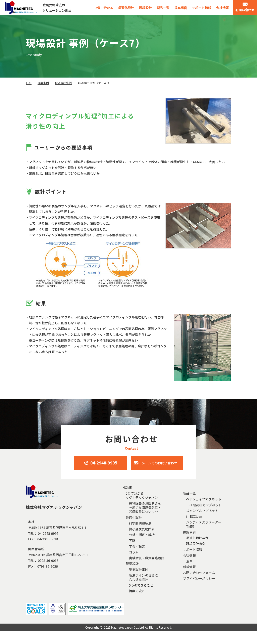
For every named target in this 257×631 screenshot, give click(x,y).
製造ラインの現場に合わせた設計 (143, 577)
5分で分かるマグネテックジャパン (142, 495)
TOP (29, 83)
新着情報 (189, 567)
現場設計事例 (63, 83)
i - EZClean (194, 516)
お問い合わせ (245, 9)
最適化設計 (126, 7)
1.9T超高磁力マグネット (204, 505)
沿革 (189, 561)
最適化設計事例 (197, 538)
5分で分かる (104, 7)
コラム (134, 552)
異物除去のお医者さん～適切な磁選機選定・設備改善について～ (145, 507)
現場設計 (145, 7)
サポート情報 (201, 7)
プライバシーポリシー (199, 578)
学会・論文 (137, 546)
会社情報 (222, 7)
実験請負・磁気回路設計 (146, 558)
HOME (127, 487)
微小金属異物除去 (142, 529)
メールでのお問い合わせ (159, 462)
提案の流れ (137, 591)
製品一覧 (163, 7)
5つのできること (141, 585)
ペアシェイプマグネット (203, 499)
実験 (132, 540)
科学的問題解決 (140, 523)
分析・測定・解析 (142, 535)
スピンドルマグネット (202, 510)
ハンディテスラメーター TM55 (203, 524)
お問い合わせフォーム (199, 573)
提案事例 (180, 7)
